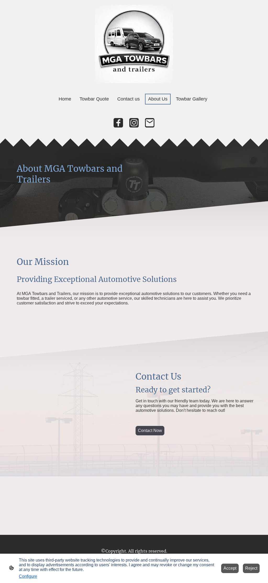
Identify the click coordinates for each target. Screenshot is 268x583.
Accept (230, 568)
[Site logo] (134, 44)
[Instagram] (134, 122)
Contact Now (150, 430)
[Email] (149, 122)
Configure (28, 576)
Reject (251, 568)
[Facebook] (118, 122)
